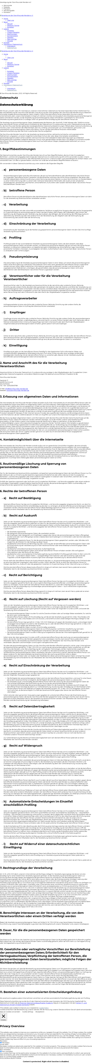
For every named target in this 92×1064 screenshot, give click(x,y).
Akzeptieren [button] (39, 1012)
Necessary (5, 1043)
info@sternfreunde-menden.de (16, 389)
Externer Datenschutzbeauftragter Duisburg (36, 1003)
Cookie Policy (44, 1008)
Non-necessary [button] (5, 1049)
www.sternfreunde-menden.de (17, 390)
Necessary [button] (3, 1041)
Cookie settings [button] (27, 1012)
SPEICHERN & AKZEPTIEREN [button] (10, 1058)
